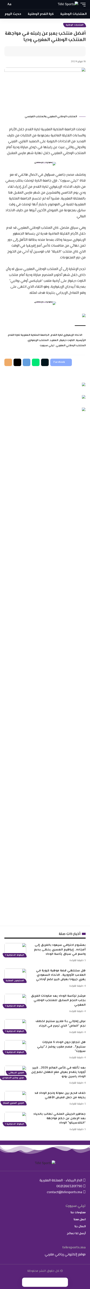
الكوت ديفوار (67, 340)
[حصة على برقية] (26, 362)
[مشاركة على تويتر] (69, 51)
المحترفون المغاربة (15, 980)
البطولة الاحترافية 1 (14, 955)
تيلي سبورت (47, 346)
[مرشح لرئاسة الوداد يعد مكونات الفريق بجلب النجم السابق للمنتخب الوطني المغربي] (15, 1000)
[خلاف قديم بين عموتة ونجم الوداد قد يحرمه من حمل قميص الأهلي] (15, 1097)
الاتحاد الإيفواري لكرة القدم (66, 335)
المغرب (54, 340)
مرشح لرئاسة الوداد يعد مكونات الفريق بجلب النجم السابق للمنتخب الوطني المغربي (58, 1000)
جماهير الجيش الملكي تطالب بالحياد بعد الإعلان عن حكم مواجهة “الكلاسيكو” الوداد (59, 1119)
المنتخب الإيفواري (38, 340)
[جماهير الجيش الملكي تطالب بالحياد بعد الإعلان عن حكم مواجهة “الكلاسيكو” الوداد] (15, 1118)
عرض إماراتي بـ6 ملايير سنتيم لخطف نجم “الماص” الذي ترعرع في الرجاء (61, 1023)
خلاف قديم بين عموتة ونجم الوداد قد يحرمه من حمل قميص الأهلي (60, 1095)
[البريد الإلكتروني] (62, 51)
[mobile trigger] (82, 5)
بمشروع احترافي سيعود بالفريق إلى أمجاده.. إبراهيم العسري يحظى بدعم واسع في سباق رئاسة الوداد (60, 950)
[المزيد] (48, 51)
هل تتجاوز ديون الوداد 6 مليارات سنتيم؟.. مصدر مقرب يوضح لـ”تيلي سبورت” (61, 1047)
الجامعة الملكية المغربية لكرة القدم (28, 335)
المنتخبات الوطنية (74, 25)
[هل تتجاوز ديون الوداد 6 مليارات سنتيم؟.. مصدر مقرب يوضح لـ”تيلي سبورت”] (15, 1046)
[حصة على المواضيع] (17, 362)
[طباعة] (55, 51)
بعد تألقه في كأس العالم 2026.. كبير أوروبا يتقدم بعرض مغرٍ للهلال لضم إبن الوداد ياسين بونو (58, 1072)
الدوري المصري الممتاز (13, 1103)
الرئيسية (81, 340)
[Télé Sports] (68, 5)
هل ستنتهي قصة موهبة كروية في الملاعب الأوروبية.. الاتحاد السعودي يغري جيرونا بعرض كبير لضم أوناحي (61, 975)
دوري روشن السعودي (13, 1077)
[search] (17, 4)
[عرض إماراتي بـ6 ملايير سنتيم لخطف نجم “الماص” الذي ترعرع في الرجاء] (15, 1025)
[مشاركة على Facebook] (76, 51)
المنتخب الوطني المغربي (71, 346)
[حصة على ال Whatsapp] (36, 362)
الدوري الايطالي (16, 1072)
